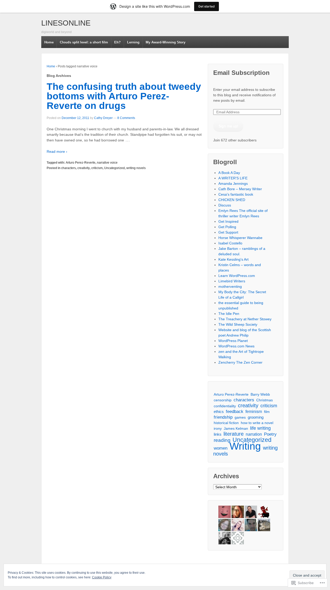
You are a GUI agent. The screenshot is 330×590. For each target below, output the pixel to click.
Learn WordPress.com (236, 276)
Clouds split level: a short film (84, 42)
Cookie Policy (101, 577)
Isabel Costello (230, 243)
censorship (223, 400)
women (220, 448)
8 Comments (126, 118)
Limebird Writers (231, 281)
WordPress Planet (233, 341)
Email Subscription (241, 72)
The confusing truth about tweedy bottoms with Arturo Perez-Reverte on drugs (124, 96)
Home (49, 42)
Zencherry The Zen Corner (240, 362)
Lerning (133, 42)
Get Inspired (228, 221)
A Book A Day (229, 173)
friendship (223, 417)
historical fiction (226, 423)
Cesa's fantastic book (235, 194)
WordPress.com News (236, 346)
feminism (253, 411)
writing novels (136, 168)
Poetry (270, 434)
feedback (234, 411)
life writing (260, 428)
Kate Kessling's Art (233, 259)
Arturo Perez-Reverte (80, 162)
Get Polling (227, 227)
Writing (245, 446)
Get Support (228, 232)
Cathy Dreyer (103, 118)
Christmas (264, 400)
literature (234, 434)
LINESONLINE (65, 23)
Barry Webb (260, 394)
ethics (219, 411)
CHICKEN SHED (231, 200)
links (217, 434)
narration (254, 434)
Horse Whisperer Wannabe (240, 238)
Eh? (117, 42)
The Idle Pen (228, 314)
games (240, 417)
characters (68, 168)
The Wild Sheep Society (237, 324)
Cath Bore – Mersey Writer (240, 189)
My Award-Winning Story (165, 42)
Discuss (224, 205)
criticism (97, 168)
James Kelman (236, 428)
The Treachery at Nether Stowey (244, 319)
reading (222, 440)
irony (218, 428)
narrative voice (107, 162)
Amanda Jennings (233, 183)
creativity (83, 168)
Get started (206, 6)
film (267, 412)
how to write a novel (257, 423)
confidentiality (225, 406)
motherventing (230, 286)
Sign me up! (228, 126)
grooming (255, 417)
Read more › (57, 151)
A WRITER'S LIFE (233, 178)
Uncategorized (114, 168)
